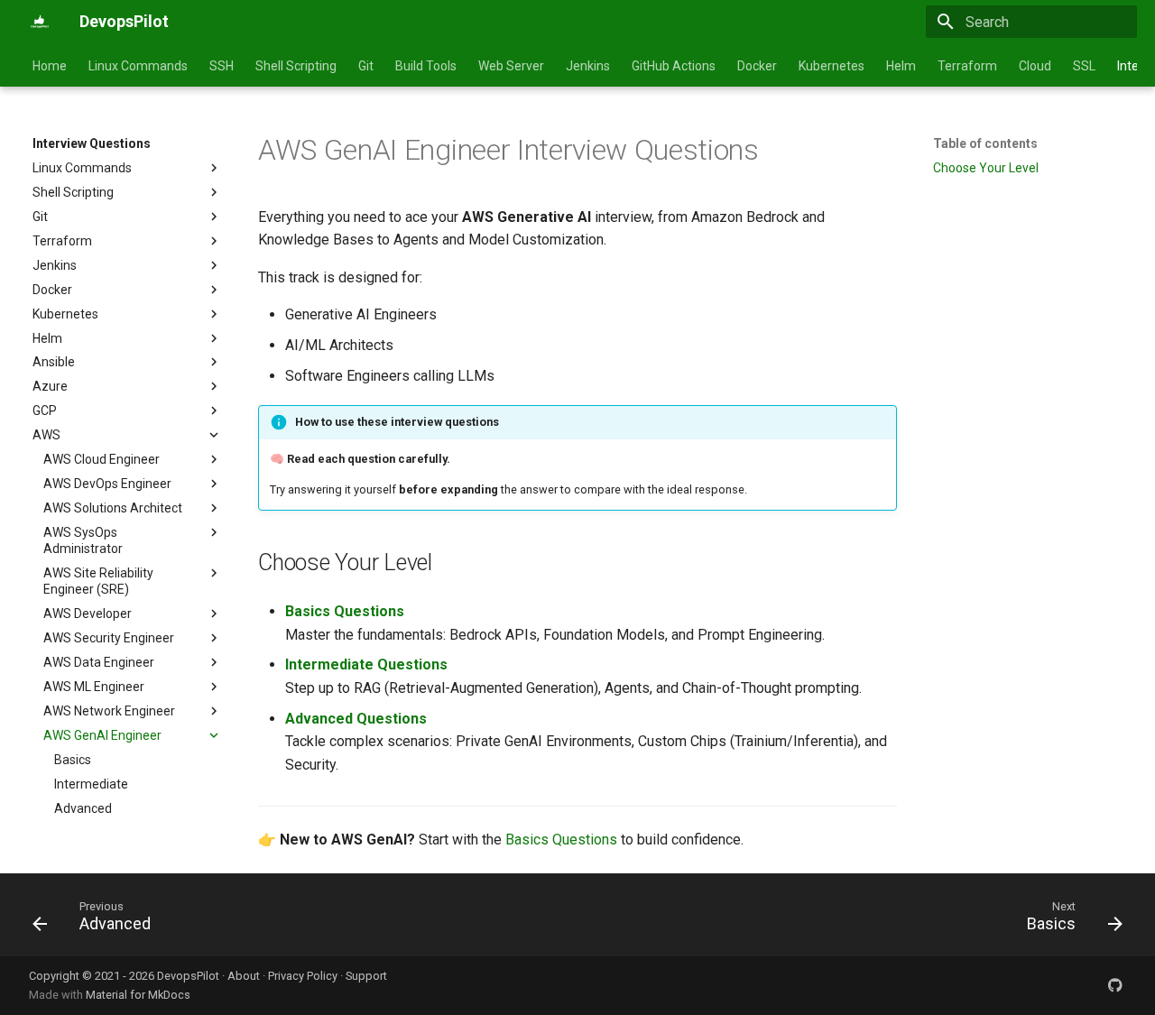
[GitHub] (1115, 985)
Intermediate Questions (366, 664)
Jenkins (588, 66)
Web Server (511, 66)
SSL (1084, 66)
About (243, 976)
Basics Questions (344, 611)
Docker (757, 66)
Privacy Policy (302, 976)
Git (366, 66)
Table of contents (985, 143)
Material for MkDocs (138, 994)
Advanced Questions (356, 718)
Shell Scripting (296, 66)
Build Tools (426, 66)
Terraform (967, 66)
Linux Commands (138, 66)
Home (49, 66)
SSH (221, 66)
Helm (901, 66)
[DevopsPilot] (40, 22)
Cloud (1035, 66)
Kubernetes (831, 66)
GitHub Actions (674, 66)
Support (366, 976)
